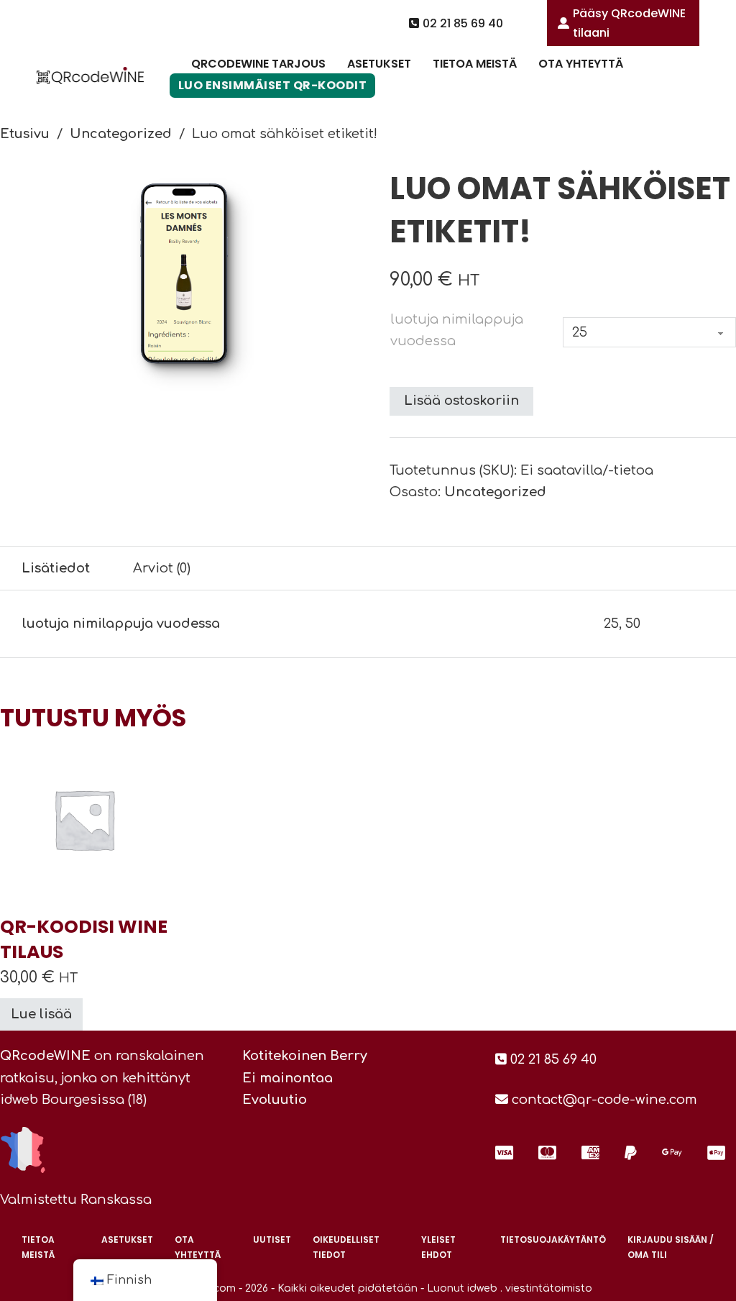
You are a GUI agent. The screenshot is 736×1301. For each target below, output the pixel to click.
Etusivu (25, 134)
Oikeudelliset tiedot (346, 1246)
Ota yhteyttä (580, 63)
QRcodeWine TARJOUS (258, 63)
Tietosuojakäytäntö (553, 1239)
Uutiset (272, 1239)
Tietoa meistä (475, 63)
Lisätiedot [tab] (56, 568)
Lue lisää (41, 1014)
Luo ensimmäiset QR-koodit (272, 85)
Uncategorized (121, 134)
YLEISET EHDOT (438, 1246)
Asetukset (379, 63)
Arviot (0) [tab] (161, 568)
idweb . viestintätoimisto (529, 1288)
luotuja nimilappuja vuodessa (456, 330)
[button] (348, 186)
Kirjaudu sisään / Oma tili (670, 1246)
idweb (19, 1099)
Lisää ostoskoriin (461, 400)
